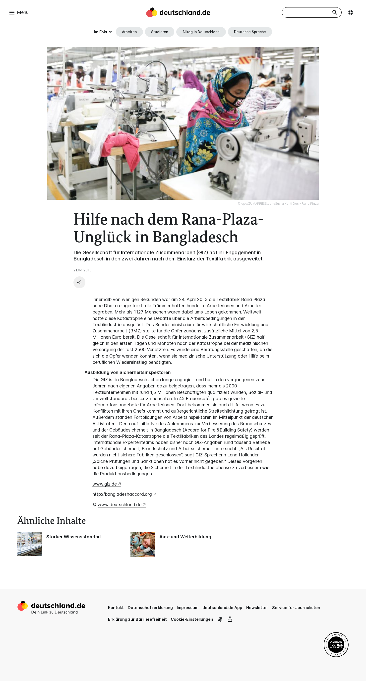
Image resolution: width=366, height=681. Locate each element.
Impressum (187, 607)
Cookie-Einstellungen (192, 619)
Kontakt (116, 607)
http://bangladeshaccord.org (122, 494)
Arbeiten (129, 32)
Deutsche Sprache (250, 32)
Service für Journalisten (296, 607)
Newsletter (257, 607)
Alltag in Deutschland (201, 32)
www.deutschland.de (119, 504)
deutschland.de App (222, 607)
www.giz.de (104, 484)
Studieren (159, 32)
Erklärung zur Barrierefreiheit (137, 619)
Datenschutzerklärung (150, 607)
